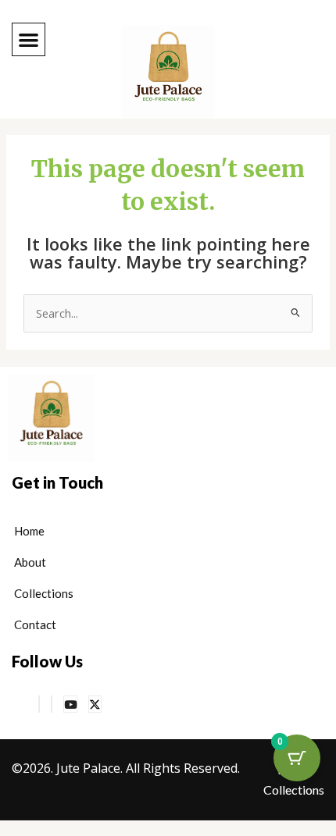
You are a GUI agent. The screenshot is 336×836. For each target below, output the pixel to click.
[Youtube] (70, 704)
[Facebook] (39, 704)
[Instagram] (51, 704)
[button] (28, 39)
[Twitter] (95, 704)
